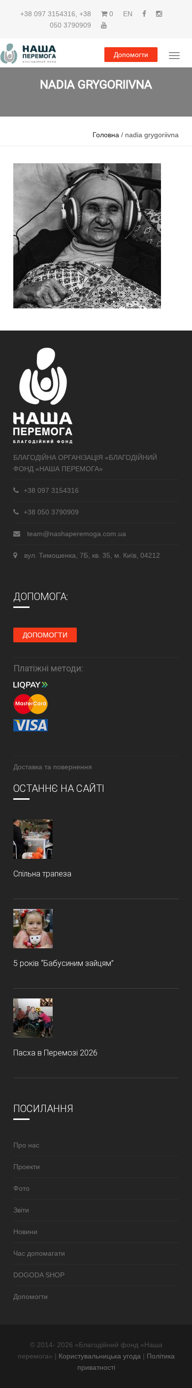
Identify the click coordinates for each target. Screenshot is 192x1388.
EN (127, 14)
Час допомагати (39, 1253)
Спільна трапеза (42, 873)
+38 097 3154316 (47, 14)
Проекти (26, 1167)
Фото (21, 1188)
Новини (25, 1232)
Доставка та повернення (52, 767)
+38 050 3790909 (51, 512)
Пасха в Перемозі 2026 (55, 1052)
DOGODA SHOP (38, 1275)
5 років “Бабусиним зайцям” (63, 963)
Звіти (21, 1210)
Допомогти (131, 55)
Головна (106, 135)
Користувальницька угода (101, 1356)
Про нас (26, 1145)
